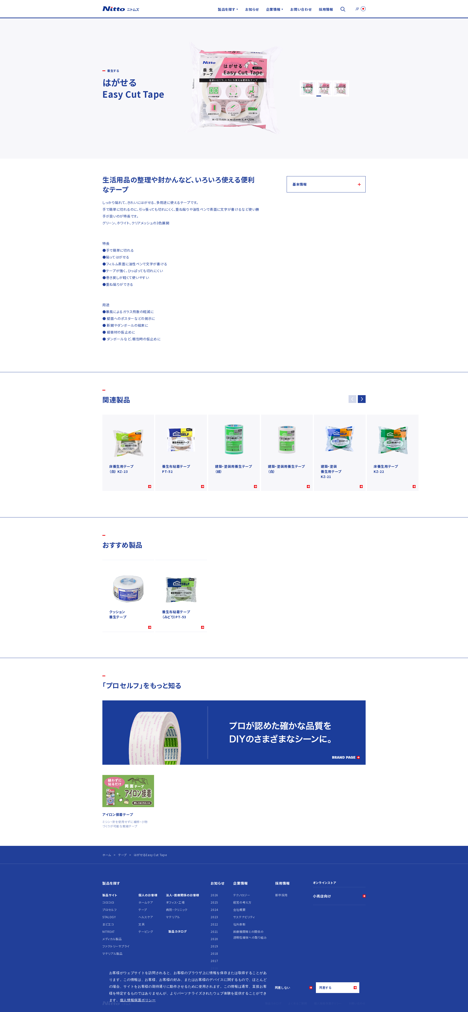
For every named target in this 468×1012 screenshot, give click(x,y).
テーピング (145, 931)
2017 (214, 961)
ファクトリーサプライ (116, 946)
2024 (214, 909)
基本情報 (299, 184)
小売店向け (322, 896)
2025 (214, 902)
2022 (214, 924)
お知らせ (252, 9)
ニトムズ (120, 8)
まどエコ (108, 924)
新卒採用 (281, 895)
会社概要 (239, 909)
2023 (214, 917)
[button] (362, 399)
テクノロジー (241, 895)
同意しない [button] (283, 987)
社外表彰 (239, 924)
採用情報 (326, 9)
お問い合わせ (301, 9)
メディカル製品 (112, 939)
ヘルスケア (145, 917)
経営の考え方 (242, 902)
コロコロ (108, 902)
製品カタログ (177, 931)
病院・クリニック (176, 909)
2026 (214, 895)
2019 (214, 946)
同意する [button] (325, 987)
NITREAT (108, 931)
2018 (214, 953)
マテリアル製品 (112, 953)
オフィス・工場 (175, 902)
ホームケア (145, 902)
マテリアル (173, 917)
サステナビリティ (244, 917)
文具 (141, 924)
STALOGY (109, 917)
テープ (142, 909)
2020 (214, 939)
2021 (214, 931)
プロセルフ (109, 909)
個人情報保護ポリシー (138, 1000)
